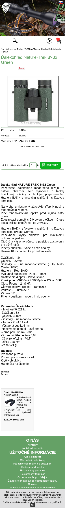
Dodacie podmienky (32, 467)
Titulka (20, 49)
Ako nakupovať (32, 456)
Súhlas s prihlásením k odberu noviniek (32, 487)
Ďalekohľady (40, 49)
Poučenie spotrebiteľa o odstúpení (32, 463)
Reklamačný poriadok (32, 470)
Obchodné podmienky (32, 460)
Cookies (32, 484)
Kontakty (33, 444)
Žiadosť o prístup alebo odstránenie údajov (32, 480)
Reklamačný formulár (32, 473)
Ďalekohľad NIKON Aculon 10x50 (13, 393)
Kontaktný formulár (32, 448)
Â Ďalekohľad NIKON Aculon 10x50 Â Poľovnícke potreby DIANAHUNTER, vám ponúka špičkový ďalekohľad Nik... (17, 406)
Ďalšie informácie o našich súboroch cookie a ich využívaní (32, 502)
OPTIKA (28, 49)
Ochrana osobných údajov (32, 477)
